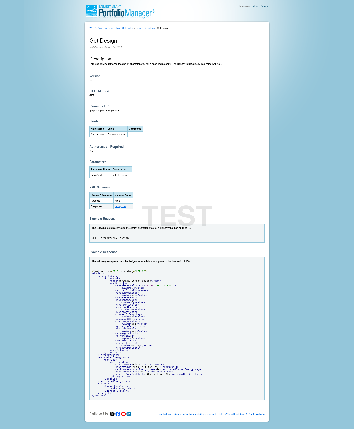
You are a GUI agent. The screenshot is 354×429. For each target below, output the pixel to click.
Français (264, 5)
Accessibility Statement (203, 413)
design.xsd (120, 206)
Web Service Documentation (104, 28)
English (254, 5)
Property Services (145, 28)
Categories (127, 28)
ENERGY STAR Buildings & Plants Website (241, 413)
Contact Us (165, 413)
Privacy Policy (180, 413)
